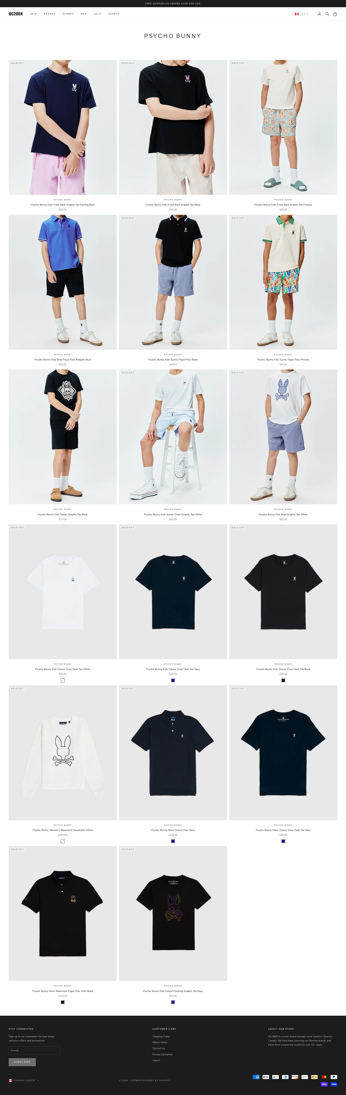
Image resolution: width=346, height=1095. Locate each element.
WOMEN (68, 14)
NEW (33, 14)
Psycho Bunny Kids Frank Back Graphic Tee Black (172, 204)
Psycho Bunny (63, 200)
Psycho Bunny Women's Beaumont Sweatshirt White (63, 830)
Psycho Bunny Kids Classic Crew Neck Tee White (62, 669)
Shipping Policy (161, 1036)
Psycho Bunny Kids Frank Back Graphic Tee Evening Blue (62, 204)
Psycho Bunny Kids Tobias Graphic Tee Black (63, 514)
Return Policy (159, 1042)
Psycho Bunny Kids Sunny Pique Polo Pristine (283, 359)
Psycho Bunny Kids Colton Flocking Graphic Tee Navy (173, 991)
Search (156, 1060)
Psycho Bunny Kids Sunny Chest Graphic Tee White (173, 514)
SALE (97, 14)
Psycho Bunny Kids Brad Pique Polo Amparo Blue (63, 359)
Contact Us (158, 1048)
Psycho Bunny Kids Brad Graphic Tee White (283, 514)
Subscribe (22, 1062)
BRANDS (49, 14)
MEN (84, 14)
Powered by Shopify (156, 1080)
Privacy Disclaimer (162, 1054)
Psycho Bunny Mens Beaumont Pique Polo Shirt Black (62, 991)
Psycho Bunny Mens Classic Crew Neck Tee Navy (283, 830)
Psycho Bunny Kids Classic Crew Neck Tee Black (283, 669)
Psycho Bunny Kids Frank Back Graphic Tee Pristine (283, 204)
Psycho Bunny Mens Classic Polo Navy (173, 830)
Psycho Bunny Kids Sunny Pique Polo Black (173, 359)
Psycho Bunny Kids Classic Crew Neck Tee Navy (173, 669)
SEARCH (114, 14)
